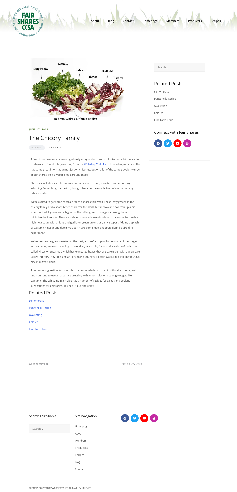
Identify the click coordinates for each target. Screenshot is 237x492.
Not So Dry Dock (132, 364)
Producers (195, 21)
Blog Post (36, 147)
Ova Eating (35, 315)
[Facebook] (158, 143)
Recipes (216, 21)
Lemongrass (36, 300)
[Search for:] (179, 67)
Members (172, 21)
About (95, 21)
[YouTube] (177, 143)
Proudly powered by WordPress (46, 488)
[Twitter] (168, 143)
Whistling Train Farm (96, 164)
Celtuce (33, 322)
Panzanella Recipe (40, 308)
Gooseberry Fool (39, 364)
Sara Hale (56, 147)
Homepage (150, 21)
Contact (128, 21)
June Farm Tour (38, 329)
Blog (111, 21)
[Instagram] (187, 143)
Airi (76, 488)
